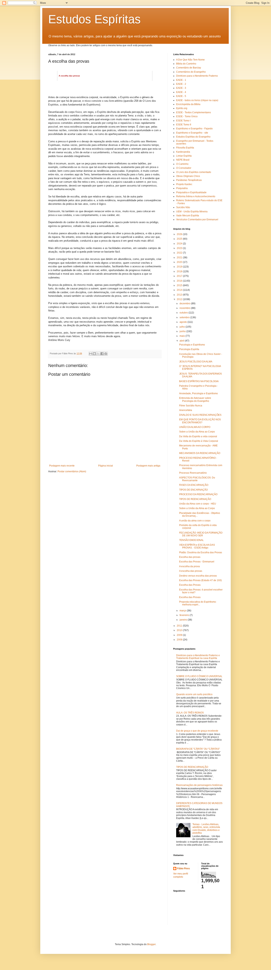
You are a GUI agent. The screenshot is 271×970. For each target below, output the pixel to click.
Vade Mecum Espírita (187, 215)
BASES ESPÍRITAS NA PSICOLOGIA (199, 381)
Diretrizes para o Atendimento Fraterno (197, 75)
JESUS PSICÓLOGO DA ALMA (195, 361)
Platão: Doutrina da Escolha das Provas (200, 552)
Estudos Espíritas (94, 19)
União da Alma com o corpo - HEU (197, 503)
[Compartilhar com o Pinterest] (106, 354)
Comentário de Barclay (188, 67)
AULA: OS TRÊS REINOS (190, 712)
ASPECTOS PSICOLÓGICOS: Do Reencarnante (197, 479)
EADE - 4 (181, 92)
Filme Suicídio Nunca (190, 405)
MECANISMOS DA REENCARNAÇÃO (199, 453)
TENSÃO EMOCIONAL (191, 540)
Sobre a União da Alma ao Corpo (197, 431)
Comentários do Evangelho (191, 71)
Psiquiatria (182, 188)
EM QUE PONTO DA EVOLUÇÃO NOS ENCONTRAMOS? (200, 421)
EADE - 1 (181, 80)
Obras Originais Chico (188, 176)
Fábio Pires (183, 868)
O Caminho (182, 164)
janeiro (184, 619)
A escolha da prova (189, 566)
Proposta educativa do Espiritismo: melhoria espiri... (197, 603)
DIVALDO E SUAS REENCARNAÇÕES (200, 415)
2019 (180, 266)
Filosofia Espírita (185, 147)
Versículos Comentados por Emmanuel (197, 219)
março (183, 610)
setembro (185, 317)
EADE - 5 (181, 96)
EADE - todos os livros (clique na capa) (197, 100)
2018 (180, 271)
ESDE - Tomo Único (187, 116)
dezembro (185, 303)
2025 (180, 238)
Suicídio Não (183, 207)
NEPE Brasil (182, 159)
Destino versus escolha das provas (198, 575)
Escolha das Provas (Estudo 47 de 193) (200, 580)
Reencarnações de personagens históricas (199, 785)
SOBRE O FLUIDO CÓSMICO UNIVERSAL (199, 676)
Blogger (151, 944)
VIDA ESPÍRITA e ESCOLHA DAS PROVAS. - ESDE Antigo (197, 546)
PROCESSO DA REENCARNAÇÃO (198, 494)
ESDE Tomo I (183, 120)
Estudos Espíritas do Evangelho (193, 136)
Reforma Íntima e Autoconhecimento (195, 196)
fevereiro (185, 615)
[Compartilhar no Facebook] (102, 354)
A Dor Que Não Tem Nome (190, 59)
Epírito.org (181, 108)
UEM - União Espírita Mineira (192, 211)
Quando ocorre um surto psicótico (194, 694)
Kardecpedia (183, 151)
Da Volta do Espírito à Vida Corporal (198, 441)
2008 (180, 639)
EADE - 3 (181, 88)
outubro (184, 312)
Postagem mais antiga (148, 465)
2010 (180, 630)
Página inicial (105, 465)
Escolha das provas (189, 557)
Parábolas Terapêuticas (189, 180)
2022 (180, 252)
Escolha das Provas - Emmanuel (196, 561)
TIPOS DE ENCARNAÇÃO (193, 489)
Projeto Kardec (184, 184)
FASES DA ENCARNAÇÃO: (194, 485)
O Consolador (183, 168)
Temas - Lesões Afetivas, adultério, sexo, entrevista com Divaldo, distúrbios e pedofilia (206, 828)
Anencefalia (185, 410)
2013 (180, 294)
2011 (180, 625)
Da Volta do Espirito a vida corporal (198, 436)
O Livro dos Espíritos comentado (193, 172)
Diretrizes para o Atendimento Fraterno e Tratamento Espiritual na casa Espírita (198, 657)
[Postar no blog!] (94, 354)
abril (182, 340)
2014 (180, 290)
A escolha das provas (190, 571)
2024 (180, 243)
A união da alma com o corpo (194, 520)
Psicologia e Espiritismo (192, 344)
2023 (180, 248)
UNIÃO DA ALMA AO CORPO (194, 427)
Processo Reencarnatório (193, 472)
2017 (180, 276)
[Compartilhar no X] (98, 354)
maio (182, 336)
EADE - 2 (181, 84)
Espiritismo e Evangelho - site (192, 132)
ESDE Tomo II (183, 124)
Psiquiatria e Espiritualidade (191, 192)
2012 (180, 299)
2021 (180, 257)
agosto (183, 322)
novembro (185, 308)
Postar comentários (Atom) (72, 471)
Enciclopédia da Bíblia (188, 104)
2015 (180, 285)
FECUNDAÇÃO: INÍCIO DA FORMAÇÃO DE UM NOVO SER (200, 534)
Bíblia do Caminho (186, 63)
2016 (180, 280)
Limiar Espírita (184, 155)
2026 (180, 234)
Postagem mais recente (62, 465)
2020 (180, 262)
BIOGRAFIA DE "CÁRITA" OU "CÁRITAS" (198, 749)
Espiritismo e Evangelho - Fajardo (194, 128)
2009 (180, 635)
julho (182, 326)
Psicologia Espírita (189, 349)
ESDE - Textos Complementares (193, 112)
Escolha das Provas (190, 585)
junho (183, 331)
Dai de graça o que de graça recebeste (197, 730)
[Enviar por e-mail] (91, 354)
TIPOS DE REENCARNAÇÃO (195, 499)
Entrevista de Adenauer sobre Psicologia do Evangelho (195, 399)
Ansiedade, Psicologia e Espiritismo (198, 393)
